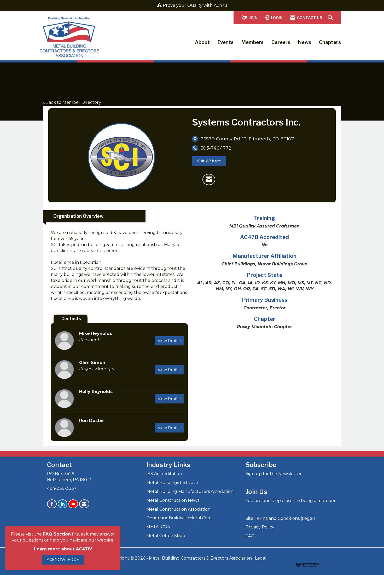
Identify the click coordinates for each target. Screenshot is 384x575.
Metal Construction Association (178, 509)
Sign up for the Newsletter (274, 473)
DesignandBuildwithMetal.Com (179, 517)
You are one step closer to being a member (291, 500)
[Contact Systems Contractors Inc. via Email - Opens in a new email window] (208, 179)
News (304, 42)
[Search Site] (331, 18)
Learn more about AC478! (63, 548)
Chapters (330, 42)
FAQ (250, 535)
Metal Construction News (172, 500)
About (202, 42)
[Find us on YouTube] (73, 504)
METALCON (158, 526)
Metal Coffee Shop (165, 535)
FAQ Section (57, 534)
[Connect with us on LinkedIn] (62, 504)
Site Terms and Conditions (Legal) (280, 518)
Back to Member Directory (73, 102)
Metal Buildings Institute (172, 482)
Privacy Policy (260, 527)
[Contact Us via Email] (84, 504)
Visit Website (209, 161)
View (169, 340)
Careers (280, 42)
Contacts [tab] (71, 318)
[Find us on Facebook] (52, 504)
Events (226, 42)
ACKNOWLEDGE (63, 559)
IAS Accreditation (164, 473)
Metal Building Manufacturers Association (190, 491)
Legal (260, 558)
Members (252, 42)
